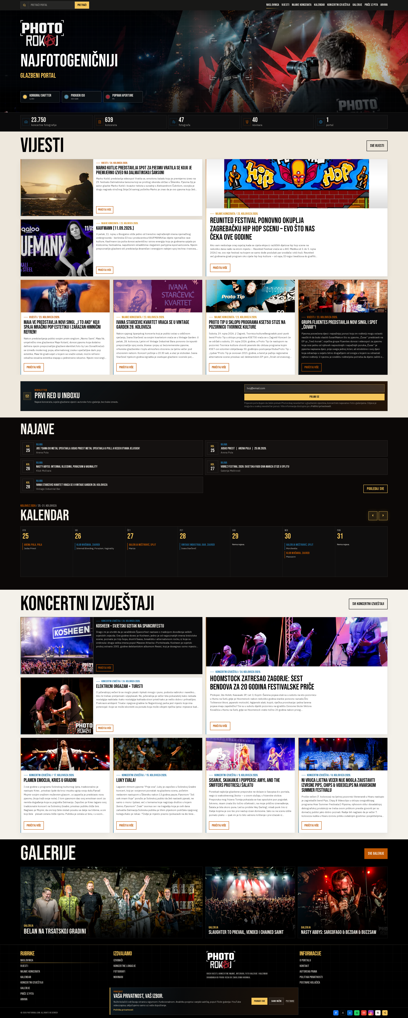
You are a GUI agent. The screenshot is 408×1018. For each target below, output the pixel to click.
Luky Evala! (126, 780)
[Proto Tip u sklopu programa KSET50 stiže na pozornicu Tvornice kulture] (250, 296)
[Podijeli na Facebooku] (336, 1013)
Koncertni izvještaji (338, 5)
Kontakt (304, 966)
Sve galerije (376, 853)
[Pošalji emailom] (364, 1013)
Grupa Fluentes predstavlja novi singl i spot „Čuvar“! (339, 324)
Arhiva (384, 5)
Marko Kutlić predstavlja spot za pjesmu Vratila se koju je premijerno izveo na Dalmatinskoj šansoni (144, 170)
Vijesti (285, 5)
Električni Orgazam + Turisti (119, 686)
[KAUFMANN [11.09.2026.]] (57, 247)
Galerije (357, 5)
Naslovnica (272, 5)
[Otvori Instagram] (371, 1013)
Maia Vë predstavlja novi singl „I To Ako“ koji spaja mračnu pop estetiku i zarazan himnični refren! (62, 327)
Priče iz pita (371, 5)
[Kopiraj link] (378, 1013)
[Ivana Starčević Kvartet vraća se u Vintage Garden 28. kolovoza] (157, 296)
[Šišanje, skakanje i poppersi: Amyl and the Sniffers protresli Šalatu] (250, 754)
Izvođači (118, 960)
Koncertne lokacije (124, 966)
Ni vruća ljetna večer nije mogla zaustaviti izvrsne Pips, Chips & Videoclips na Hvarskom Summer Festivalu (339, 785)
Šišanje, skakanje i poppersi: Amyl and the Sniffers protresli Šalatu (244, 782)
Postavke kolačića (310, 982)
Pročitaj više (104, 209)
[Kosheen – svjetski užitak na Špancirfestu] (57, 645)
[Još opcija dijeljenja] (385, 1013)
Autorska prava (308, 971)
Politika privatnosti (311, 977)
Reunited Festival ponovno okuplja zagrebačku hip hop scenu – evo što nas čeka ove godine (262, 229)
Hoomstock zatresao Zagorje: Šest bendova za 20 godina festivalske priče (262, 683)
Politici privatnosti (321, 406)
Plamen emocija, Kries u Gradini (50, 780)
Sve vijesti (377, 145)
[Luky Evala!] (157, 754)
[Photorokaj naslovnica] (42, 34)
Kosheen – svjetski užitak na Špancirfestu (130, 626)
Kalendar (319, 5)
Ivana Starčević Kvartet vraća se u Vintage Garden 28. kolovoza (152, 324)
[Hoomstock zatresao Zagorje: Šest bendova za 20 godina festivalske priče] (296, 641)
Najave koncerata (302, 5)
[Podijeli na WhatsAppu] (357, 1013)
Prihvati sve (259, 1001)
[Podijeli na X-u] (343, 1013)
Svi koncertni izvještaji (368, 604)
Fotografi (119, 971)
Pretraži (82, 5)
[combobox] (51, 5)
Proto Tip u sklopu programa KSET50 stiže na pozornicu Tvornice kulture (247, 324)
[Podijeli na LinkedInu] (350, 1013)
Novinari (118, 977)
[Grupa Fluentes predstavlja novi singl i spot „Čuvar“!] (342, 296)
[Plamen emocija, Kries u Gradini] (65, 754)
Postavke (290, 1001)
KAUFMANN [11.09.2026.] (115, 228)
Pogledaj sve (375, 488)
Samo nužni (276, 1001)
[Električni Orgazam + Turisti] (57, 705)
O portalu (305, 960)
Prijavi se (314, 397)
